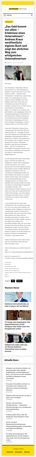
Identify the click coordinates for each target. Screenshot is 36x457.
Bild (13, 281)
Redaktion (9, 63)
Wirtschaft (8, 22)
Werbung (26, 452)
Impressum (10, 452)
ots (9, 276)
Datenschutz (18, 452)
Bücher (19, 281)
